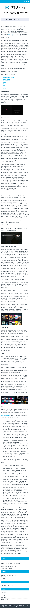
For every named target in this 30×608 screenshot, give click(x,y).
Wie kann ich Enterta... (6, 568)
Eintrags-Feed (4, 595)
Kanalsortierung (5, 566)
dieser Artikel (11, 34)
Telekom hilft (4, 578)
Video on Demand (7, 84)
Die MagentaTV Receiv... (7, 565)
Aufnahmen (5, 82)
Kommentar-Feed (5, 597)
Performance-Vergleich (8, 77)
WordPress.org (4, 599)
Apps (4, 85)
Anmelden (3, 592)
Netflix (4, 88)
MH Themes (5, 606)
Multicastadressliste (6, 562)
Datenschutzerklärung (22, 606)
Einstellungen (6, 87)
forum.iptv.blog (5, 576)
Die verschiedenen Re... (6, 563)
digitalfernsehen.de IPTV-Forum (8, 575)
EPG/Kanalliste (6, 79)
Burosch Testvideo (7, 80)
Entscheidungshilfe (5, 415)
